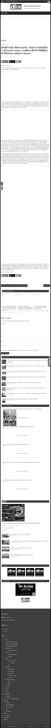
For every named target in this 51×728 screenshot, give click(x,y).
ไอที (9, 681)
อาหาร (7, 709)
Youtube (5, 631)
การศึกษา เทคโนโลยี (10, 679)
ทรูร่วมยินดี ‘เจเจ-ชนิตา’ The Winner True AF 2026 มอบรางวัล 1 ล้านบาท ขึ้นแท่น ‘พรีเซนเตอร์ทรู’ (26, 376)
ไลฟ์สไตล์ (6, 700)
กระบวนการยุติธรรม (12, 650)
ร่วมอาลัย (46, 285)
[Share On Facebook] (1, 183)
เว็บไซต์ (2, 345)
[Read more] (49, 2)
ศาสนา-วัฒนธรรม (12, 660)
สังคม (7, 658)
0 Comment (13, 56)
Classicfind (8, 696)
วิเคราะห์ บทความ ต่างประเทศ (12, 641)
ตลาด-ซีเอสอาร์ (11, 671)
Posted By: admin (5, 56)
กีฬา (3, 520)
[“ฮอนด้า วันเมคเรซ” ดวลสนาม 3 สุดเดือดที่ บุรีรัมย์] (5, 535)
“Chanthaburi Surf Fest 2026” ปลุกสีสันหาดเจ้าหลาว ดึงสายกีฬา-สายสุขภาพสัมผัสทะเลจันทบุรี (26, 365)
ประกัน (7, 688)
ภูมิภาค (7, 652)
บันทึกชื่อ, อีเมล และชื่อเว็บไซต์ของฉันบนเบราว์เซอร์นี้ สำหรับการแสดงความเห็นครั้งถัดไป (20, 350)
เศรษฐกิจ (8, 667)
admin (12, 312)
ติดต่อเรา (6, 719)
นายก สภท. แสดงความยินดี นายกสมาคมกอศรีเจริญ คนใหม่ (14, 285)
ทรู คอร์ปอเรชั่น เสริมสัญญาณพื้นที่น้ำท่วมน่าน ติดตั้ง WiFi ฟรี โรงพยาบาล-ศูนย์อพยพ (24, 382)
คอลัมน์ (5, 713)
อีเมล (2, 341)
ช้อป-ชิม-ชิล (8, 711)
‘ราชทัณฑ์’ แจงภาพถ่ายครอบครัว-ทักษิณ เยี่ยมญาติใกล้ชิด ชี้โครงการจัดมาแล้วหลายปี (25, 308)
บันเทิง (7, 692)
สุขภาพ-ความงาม (9, 707)
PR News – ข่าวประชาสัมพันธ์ (12, 698)
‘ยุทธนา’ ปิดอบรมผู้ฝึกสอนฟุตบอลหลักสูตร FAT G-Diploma (21, 554)
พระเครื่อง (12, 662)
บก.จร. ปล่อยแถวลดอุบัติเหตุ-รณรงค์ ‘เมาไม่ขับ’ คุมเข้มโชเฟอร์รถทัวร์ (40, 308)
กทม (9, 665)
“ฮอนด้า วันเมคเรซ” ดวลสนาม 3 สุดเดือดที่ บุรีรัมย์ (20, 534)
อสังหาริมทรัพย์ (11, 669)
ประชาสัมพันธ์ (7, 694)
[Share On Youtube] (1, 189)
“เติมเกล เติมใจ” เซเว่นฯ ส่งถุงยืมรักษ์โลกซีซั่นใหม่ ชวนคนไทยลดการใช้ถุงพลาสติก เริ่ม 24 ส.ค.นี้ (26, 371)
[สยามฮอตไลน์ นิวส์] (6, 617)
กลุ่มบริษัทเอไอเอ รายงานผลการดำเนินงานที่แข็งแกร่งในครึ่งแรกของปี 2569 (22, 399)
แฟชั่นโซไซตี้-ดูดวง (10, 704)
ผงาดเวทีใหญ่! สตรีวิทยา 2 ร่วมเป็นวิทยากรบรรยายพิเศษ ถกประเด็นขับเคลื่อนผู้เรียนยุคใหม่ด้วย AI (26, 393)
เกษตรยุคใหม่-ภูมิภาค (12, 654)
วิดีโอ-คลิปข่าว (7, 717)
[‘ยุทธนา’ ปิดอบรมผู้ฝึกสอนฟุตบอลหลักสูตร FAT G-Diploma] (5, 555)
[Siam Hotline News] (2, 13)
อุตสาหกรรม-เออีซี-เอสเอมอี (11, 646)
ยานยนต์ (7, 686)
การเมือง (10, 656)
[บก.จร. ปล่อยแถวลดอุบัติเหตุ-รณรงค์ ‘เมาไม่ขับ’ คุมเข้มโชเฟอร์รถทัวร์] (41, 299)
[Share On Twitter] (1, 186)
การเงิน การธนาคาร (12, 675)
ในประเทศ (8, 715)
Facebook (6, 629)
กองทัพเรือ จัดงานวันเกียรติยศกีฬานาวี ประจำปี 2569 (20, 548)
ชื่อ (2, 336)
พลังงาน (9, 683)
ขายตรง (9, 677)
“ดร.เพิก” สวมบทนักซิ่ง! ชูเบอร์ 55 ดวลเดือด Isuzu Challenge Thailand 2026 (21, 523)
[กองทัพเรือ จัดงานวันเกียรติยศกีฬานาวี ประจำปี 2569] (5, 549)
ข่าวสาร (5, 639)
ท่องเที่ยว (8, 702)
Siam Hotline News (32, 6)
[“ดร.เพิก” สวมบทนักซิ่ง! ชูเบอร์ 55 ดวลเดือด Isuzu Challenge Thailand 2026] (13, 512)
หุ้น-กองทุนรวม (11, 673)
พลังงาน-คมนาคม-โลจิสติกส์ (11, 643)
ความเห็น (3, 323)
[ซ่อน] (0, 190)
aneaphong (30, 310)
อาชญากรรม (4, 40)
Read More (4, 530)
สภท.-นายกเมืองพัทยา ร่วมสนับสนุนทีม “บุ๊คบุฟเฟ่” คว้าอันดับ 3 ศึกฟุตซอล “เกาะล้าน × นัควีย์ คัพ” (29, 541)
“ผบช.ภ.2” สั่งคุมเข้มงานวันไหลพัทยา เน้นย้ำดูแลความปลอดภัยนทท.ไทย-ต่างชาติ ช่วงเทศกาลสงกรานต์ (9, 308)
